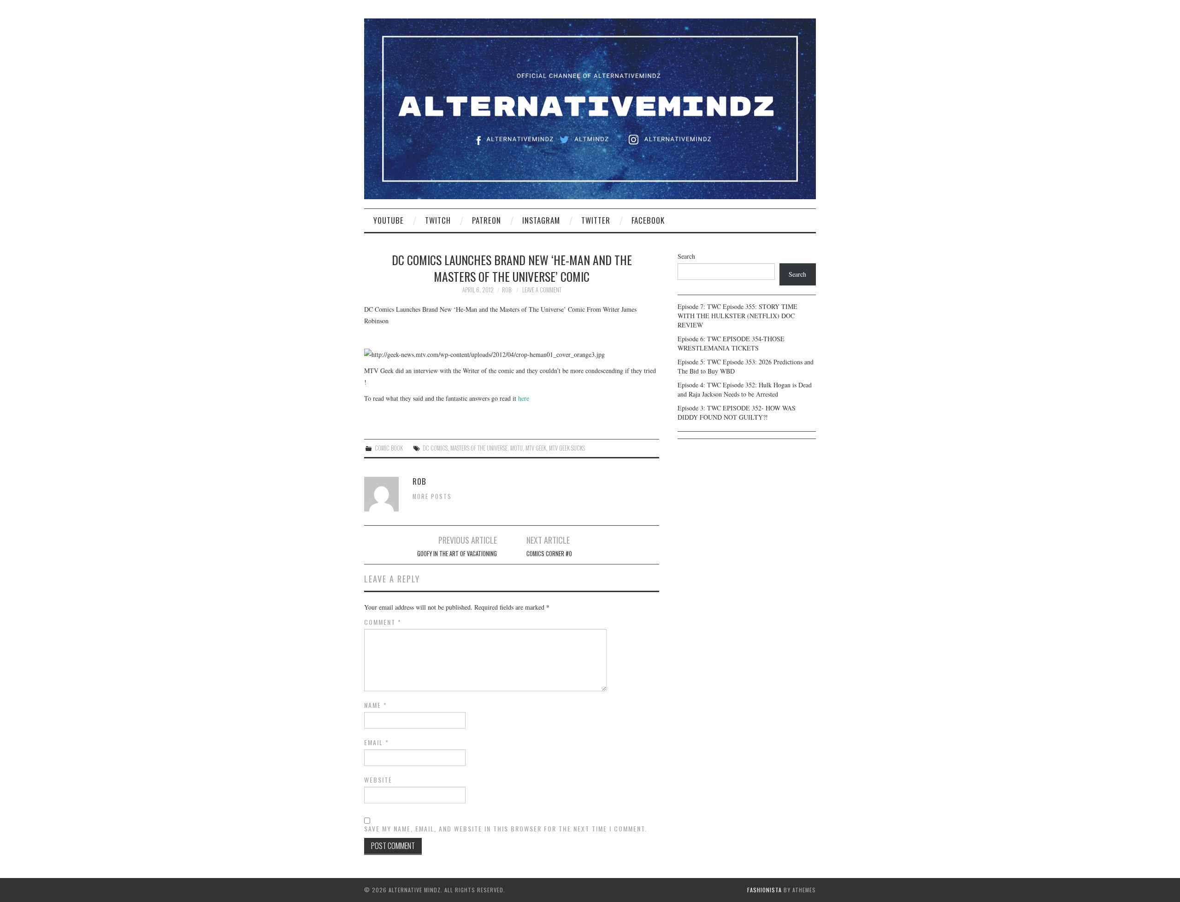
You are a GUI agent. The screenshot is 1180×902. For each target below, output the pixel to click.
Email (376, 742)
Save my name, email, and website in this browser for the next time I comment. (505, 828)
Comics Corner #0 (549, 553)
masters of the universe (478, 448)
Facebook (648, 220)
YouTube (388, 220)
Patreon (486, 220)
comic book (389, 448)
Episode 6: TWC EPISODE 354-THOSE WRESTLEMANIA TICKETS (731, 343)
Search (686, 256)
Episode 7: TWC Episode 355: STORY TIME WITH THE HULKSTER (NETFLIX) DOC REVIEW (737, 315)
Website (378, 779)
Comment (382, 622)
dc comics (435, 448)
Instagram (541, 220)
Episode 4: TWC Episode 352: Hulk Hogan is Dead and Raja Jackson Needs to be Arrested (745, 389)
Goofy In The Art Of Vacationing (457, 553)
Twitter (595, 220)
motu (516, 448)
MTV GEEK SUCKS (567, 448)
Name (375, 705)
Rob (506, 289)
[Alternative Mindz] (590, 107)
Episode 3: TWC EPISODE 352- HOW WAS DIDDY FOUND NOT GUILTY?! (737, 412)
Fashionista (764, 889)
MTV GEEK (535, 448)
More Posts (432, 496)
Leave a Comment (541, 289)
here (522, 398)
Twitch (438, 220)
